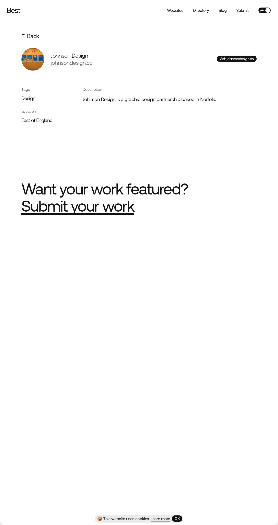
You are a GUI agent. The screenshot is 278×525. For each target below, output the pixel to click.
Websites (175, 10)
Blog (223, 10)
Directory (201, 10)
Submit (242, 10)
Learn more (160, 518)
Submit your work (77, 206)
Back (33, 36)
